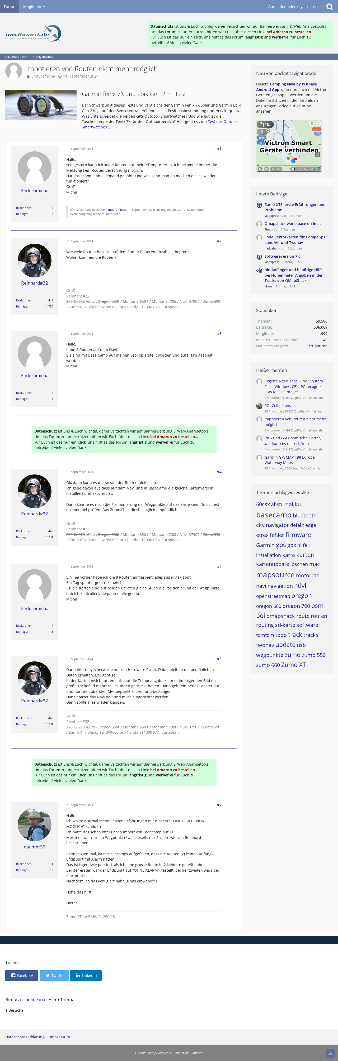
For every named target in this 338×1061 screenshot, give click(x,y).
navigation (280, 585)
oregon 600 (268, 606)
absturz (279, 504)
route (302, 616)
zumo (293, 654)
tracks (310, 634)
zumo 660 (268, 665)
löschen (299, 564)
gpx (291, 545)
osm (317, 605)
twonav (265, 645)
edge (310, 525)
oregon (302, 595)
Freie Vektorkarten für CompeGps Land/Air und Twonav (295, 239)
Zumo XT (293, 664)
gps (281, 544)
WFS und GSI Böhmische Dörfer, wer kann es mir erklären (293, 440)
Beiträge (21, 214)
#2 (219, 240)
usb (301, 645)
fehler (277, 535)
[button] (21, 975)
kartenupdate (272, 564)
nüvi (300, 585)
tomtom (265, 635)
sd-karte (285, 624)
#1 (219, 148)
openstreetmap (273, 596)
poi (260, 615)
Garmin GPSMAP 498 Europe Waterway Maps (290, 460)
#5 (219, 566)
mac (314, 564)
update (285, 644)
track (295, 634)
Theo (268, 229)
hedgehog (271, 248)
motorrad (308, 575)
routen (319, 616)
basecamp (274, 515)
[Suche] (330, 6)
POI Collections (278, 405)
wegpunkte (269, 655)
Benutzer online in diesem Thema (39, 999)
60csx (263, 504)
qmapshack (280, 616)
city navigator (272, 525)
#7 (219, 804)
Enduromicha (43, 76)
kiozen (269, 286)
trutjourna (318, 345)
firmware (298, 534)
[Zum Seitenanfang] (330, 1053)
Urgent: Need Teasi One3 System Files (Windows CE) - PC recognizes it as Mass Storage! (295, 386)
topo (281, 634)
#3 (219, 333)
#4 (219, 471)
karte (288, 555)
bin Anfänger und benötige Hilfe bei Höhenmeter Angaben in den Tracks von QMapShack (294, 275)
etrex (262, 535)
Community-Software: (169, 1052)
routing (265, 624)
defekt (297, 525)
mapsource (275, 574)
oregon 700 (296, 605)
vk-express (272, 216)
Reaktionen (24, 208)
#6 (219, 658)
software (307, 624)
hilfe (302, 545)
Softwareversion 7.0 (283, 256)
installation (268, 555)
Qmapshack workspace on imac (293, 223)
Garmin (265, 545)
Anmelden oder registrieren (293, 6)
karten (305, 554)
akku (295, 504)
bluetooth (305, 515)
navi (261, 585)
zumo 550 (314, 655)
